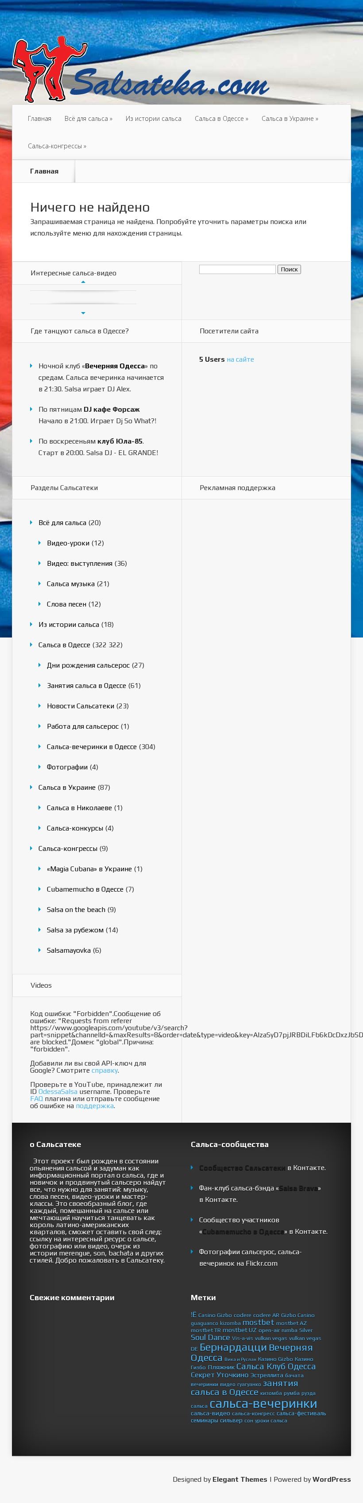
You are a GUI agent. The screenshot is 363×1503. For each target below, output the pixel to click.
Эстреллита (267, 1375)
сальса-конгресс (253, 1413)
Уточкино (232, 1374)
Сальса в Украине (290, 118)
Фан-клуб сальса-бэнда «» (260, 1188)
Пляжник (221, 1367)
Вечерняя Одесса (115, 366)
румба (292, 1393)
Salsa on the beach (76, 909)
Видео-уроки (68, 543)
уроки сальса (271, 1421)
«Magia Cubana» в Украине (89, 869)
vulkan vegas (271, 1338)
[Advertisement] (234, 647)
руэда (308, 1393)
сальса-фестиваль (301, 1413)
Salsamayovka (69, 950)
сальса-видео (210, 1413)
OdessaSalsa (58, 1091)
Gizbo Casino (298, 1315)
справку (105, 1070)
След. (83, 313)
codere (242, 1315)
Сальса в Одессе (221, 118)
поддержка (95, 1105)
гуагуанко (249, 1384)
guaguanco (204, 1323)
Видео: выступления (79, 563)
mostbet (258, 1322)
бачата (294, 1375)
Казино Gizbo (275, 1359)
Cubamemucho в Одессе (85, 889)
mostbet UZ (240, 1329)
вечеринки (204, 1384)
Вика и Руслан (240, 1359)
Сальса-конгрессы (57, 146)
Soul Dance (210, 1337)
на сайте (226, 359)
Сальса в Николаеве (79, 808)
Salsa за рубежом (75, 930)
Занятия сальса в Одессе (86, 685)
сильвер (231, 1420)
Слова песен (66, 604)
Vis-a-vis (242, 1338)
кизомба (271, 1393)
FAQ (36, 1098)
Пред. (83, 281)
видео (228, 1384)
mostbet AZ (291, 1323)
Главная (39, 118)
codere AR (266, 1315)
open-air (269, 1330)
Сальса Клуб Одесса (276, 1366)
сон (248, 1421)
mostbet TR (206, 1330)
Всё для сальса (88, 118)
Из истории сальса (154, 118)
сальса (199, 1406)
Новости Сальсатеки (80, 706)
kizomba (230, 1323)
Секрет (203, 1374)
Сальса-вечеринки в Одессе (92, 746)
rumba (289, 1330)
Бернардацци (233, 1347)
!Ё (194, 1314)
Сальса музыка (71, 584)
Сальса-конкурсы (75, 828)
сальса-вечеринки (263, 1403)
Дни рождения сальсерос (88, 665)
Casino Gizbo (215, 1315)
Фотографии (67, 767)
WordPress (332, 1479)
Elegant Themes (239, 1479)
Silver (306, 1330)
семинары (204, 1420)
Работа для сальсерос (83, 726)
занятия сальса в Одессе (244, 1388)
